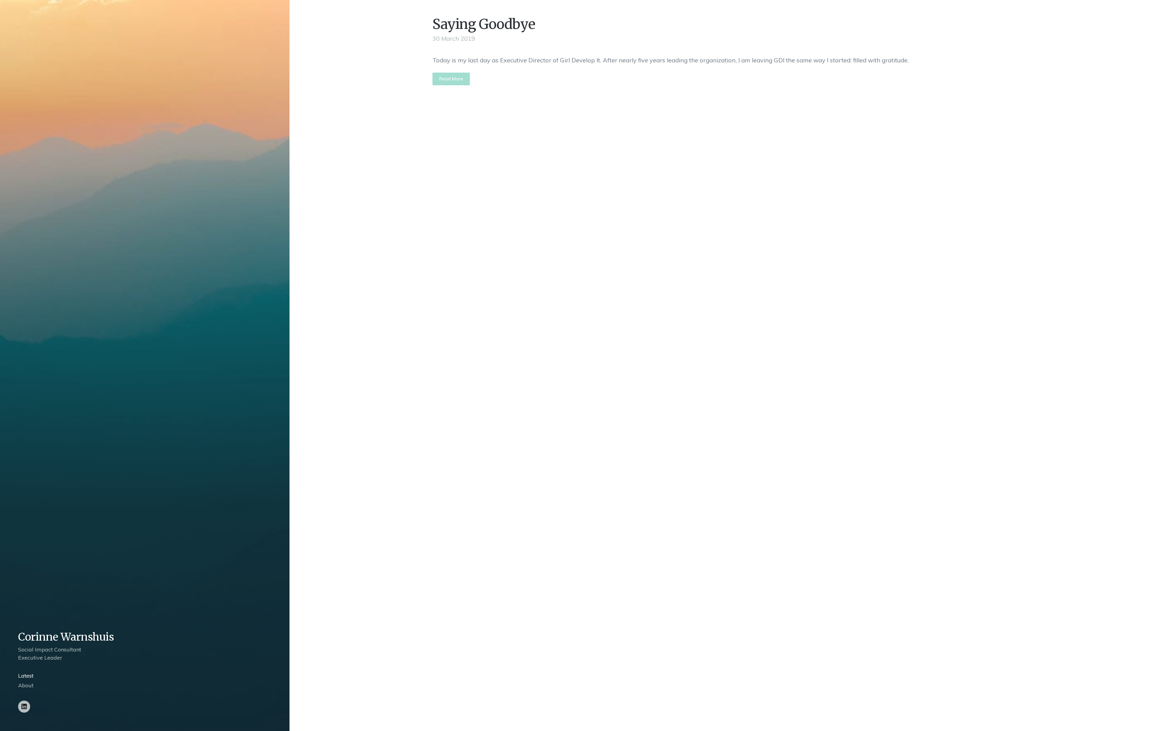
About (25, 685)
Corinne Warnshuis (66, 637)
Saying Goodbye (483, 24)
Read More (451, 79)
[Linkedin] (24, 707)
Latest (25, 675)
